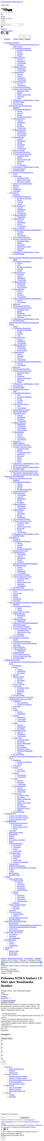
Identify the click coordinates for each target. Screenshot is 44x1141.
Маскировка (13, 834)
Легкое (19, 52)
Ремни (19, 458)
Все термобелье (22, 703)
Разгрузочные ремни (20, 827)
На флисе (20, 65)
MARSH (16, 604)
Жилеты (16, 185)
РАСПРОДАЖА (18, 102)
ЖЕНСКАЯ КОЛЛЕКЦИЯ (14, 476)
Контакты (12, 1097)
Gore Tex (20, 497)
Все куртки (21, 673)
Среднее (20, 54)
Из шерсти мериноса (24, 50)
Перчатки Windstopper (25, 751)
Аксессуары (17, 176)
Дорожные (17, 847)
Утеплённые (21, 736)
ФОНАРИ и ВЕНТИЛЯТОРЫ (15, 921)
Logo (19, 406)
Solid (14, 391)
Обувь (11, 942)
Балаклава (20, 376)
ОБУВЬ (7, 877)
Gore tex (20, 59)
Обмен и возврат (15, 1089)
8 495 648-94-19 (6, 2)
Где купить (9, 947)
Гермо (15, 849)
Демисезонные (18, 880)
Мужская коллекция (12, 43)
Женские (16, 903)
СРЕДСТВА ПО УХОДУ (13, 932)
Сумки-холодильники (20, 862)
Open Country (17, 46)
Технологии (13, 1072)
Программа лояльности (17, 1091)
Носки (19, 462)
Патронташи (17, 825)
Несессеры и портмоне (17, 840)
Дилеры (12, 1095)
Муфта (19, 810)
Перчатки (20, 96)
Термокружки (14, 864)
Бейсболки (21, 313)
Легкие (19, 76)
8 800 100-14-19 (17, 2)
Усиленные (21, 78)
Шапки (19, 93)
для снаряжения (14, 938)
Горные (19, 882)
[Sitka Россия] (2, 1130)
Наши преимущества (16, 1069)
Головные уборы (23, 91)
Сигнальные (21, 426)
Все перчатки (22, 747)
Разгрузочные (22, 133)
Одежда (11, 943)
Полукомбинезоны (19, 81)
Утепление (17, 706)
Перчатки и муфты (23, 182)
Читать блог (13, 953)
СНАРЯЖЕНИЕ (10, 821)
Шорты (19, 682)
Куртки (15, 187)
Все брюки (21, 680)
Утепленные (21, 63)
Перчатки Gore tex (23, 749)
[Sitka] (7, 12)
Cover (15, 174)
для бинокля (21, 586)
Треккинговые (22, 890)
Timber (15, 326)
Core (18, 265)
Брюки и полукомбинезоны (22, 183)
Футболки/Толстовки (20, 491)
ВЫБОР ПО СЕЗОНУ (12, 660)
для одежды (13, 934)
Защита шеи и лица (24, 632)
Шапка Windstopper (24, 743)
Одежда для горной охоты (18, 816)
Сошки (11, 871)
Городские (20, 884)
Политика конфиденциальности (20, 1080)
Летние (15, 893)
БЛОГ (7, 949)
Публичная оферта (15, 1082)
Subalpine (16, 107)
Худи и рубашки (19, 150)
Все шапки (21, 741)
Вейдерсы (16, 304)
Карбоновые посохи (16, 832)
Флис (15, 708)
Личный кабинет (7, 31)
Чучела (11, 869)
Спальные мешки (19, 169)
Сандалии (12, 910)
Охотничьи (17, 845)
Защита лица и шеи (24, 94)
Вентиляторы (13, 923)
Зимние (15, 892)
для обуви (12, 936)
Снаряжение (13, 945)
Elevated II (16, 195)
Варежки (20, 804)
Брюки (15, 595)
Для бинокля (21, 165)
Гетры (19, 98)
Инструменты (14, 873)
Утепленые (21, 285)
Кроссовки (21, 886)
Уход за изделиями (15, 1087)
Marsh (15, 259)
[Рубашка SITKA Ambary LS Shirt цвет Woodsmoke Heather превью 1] (22, 966)
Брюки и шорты (18, 677)
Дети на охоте (18, 104)
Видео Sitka (13, 955)
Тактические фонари (16, 931)
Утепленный (21, 70)
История (12, 1071)
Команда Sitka (14, 951)
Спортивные (21, 408)
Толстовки (16, 191)
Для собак (12, 830)
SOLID (15, 639)
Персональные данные (17, 1084)
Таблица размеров (9, 1000)
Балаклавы (21, 245)
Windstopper (21, 61)
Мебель (11, 836)
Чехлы (15, 829)
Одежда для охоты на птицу (19, 817)
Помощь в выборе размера (18, 1076)
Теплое (19, 56)
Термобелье (17, 189)
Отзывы (3, 996)
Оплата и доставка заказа (18, 1078)
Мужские (16, 908)
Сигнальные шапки (24, 452)
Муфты (19, 250)
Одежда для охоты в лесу (18, 819)
